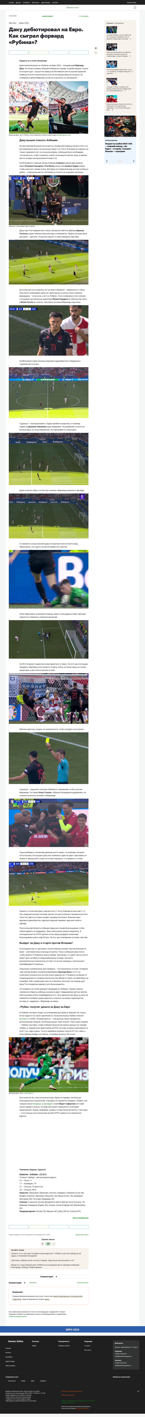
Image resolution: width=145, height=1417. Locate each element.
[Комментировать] (96, 48)
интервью (36, 1104)
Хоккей (11, 2)
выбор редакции (112, 140)
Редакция (88, 1341)
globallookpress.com (64, 135)
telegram (43, 1381)
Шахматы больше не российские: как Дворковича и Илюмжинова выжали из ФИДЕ (120, 147)
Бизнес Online (15, 1341)
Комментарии (48, 1276)
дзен (32, 1381)
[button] (106, 161)
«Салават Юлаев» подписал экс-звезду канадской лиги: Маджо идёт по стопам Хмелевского (118, 89)
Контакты (87, 1350)
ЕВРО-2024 (72, 1329)
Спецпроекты (63, 1341)
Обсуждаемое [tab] (119, 23)
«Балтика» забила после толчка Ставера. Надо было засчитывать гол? (42, 1260)
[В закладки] (96, 53)
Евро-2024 (24, 23)
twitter (23, 1381)
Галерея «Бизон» (64, 1346)
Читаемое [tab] (109, 23)
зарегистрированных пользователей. (68, 1296)
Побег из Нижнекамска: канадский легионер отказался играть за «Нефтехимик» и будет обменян (118, 54)
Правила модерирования (17, 1316)
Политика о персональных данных (71, 1391)
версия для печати (81, 1235)
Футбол (18, 2)
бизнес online (131, 2)
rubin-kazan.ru (29, 1093)
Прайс (34, 1346)
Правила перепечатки (68, 1395)
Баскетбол (35, 2)
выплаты (23, 1019)
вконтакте (11, 1381)
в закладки (84, 16)
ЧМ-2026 (55, 2)
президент (48, 1104)
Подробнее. (17, 1299)
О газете (87, 1346)
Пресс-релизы (10, 1366)
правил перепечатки (82, 1408)
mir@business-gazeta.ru (123, 1365)
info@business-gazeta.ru (123, 1356)
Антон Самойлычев (80, 1218)
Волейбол (26, 2)
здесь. (47, 1299)
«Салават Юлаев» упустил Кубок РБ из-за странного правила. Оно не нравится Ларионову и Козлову (118, 37)
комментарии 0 (47, 16)
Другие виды (45, 2)
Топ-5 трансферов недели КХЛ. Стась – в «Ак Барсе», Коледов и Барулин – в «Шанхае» (119, 71)
